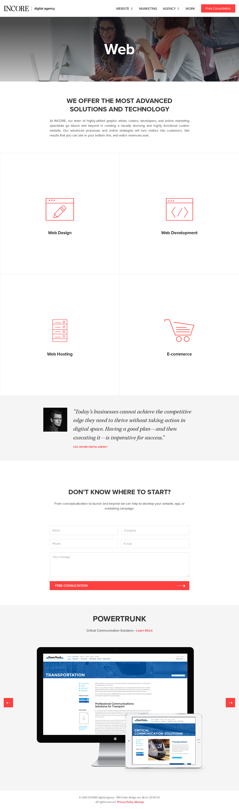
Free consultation (71, 585)
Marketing (148, 8)
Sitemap (139, 802)
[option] (119, 698)
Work (190, 8)
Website (123, 8)
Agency (170, 8)
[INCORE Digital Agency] (29, 8)
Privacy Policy (125, 802)
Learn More (144, 630)
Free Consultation (218, 8)
